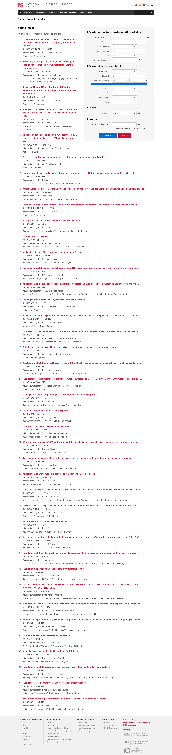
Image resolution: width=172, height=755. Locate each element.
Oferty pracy (25, 739)
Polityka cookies (129, 725)
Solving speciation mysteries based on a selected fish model (51, 220)
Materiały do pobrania (109, 728)
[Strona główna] (45, 5)
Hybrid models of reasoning (35, 236)
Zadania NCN (26, 722)
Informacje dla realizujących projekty (59, 731)
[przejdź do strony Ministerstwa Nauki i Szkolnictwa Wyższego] (136, 735)
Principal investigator (101, 51)
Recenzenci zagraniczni (87, 731)
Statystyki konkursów (54, 736)
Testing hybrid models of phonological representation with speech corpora (58, 394)
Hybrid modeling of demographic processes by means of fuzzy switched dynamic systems (66, 667)
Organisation (40, 12)
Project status (104, 71)
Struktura (24, 733)
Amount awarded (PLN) (100, 81)
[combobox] (124, 46)
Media (82, 12)
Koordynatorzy (26, 731)
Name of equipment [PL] (100, 124)
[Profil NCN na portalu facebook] (143, 4)
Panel (107, 102)
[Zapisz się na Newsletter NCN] (147, 4)
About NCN (28, 12)
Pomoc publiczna (53, 733)
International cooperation (67, 12)
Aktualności (106, 722)
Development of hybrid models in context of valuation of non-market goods (58, 474)
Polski (152, 4)
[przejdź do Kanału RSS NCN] (140, 4)
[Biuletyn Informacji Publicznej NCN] (136, 4)
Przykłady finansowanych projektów (59, 739)
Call (108, 93)
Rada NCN (25, 728)
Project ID (105, 76)
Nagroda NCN (26, 745)
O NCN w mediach (108, 725)
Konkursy (50, 722)
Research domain (103, 97)
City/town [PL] (104, 42)
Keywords (105, 113)
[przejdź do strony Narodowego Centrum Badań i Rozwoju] (136, 742)
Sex (108, 56)
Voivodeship (104, 46)
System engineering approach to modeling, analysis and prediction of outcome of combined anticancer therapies (76, 458)
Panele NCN (51, 725)
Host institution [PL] (102, 37)
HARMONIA (83, 722)
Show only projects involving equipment (130, 128)
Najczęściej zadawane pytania (57, 728)
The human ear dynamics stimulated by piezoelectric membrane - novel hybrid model (63, 157)
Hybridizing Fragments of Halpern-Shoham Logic (45, 426)
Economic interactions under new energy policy (45, 410)
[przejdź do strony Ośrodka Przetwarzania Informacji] (136, 750)
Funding (52, 12)
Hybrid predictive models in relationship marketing (46, 635)
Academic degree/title (101, 60)
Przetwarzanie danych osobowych (136, 722)
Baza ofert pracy (52, 742)
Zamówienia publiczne (29, 742)
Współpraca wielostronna (87, 725)
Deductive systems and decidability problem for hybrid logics (51, 651)
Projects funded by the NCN (31, 19)
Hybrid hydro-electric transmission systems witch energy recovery (54, 683)
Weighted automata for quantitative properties (44, 521)
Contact (91, 12)
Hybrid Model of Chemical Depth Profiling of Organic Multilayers (53, 568)
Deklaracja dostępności (132, 720)
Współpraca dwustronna (87, 728)
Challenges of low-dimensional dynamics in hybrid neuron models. (54, 299)
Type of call (105, 88)
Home (20, 12)
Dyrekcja (24, 725)
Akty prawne (25, 736)
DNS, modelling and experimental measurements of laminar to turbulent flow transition (64, 698)
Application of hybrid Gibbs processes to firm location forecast (52, 252)
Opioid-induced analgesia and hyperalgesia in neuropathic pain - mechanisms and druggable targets (70, 347)
